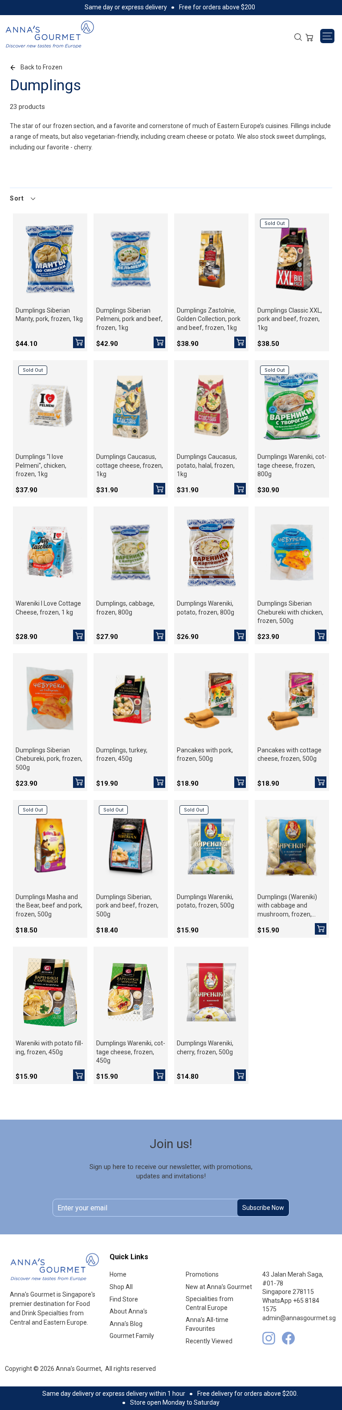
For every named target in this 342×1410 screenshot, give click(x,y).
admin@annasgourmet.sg (299, 1318)
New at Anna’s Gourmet (219, 1286)
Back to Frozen (41, 67)
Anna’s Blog (126, 1323)
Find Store (124, 1299)
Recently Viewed (209, 1341)
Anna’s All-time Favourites (207, 1324)
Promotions (202, 1274)
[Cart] (309, 36)
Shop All (121, 1286)
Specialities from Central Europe (209, 1303)
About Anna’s (128, 1311)
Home (118, 1274)
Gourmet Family (132, 1335)
